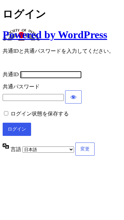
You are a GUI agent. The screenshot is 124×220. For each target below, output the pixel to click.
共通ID (11, 74)
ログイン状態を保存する (40, 113)
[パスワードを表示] (73, 97)
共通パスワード (21, 86)
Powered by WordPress (55, 35)
